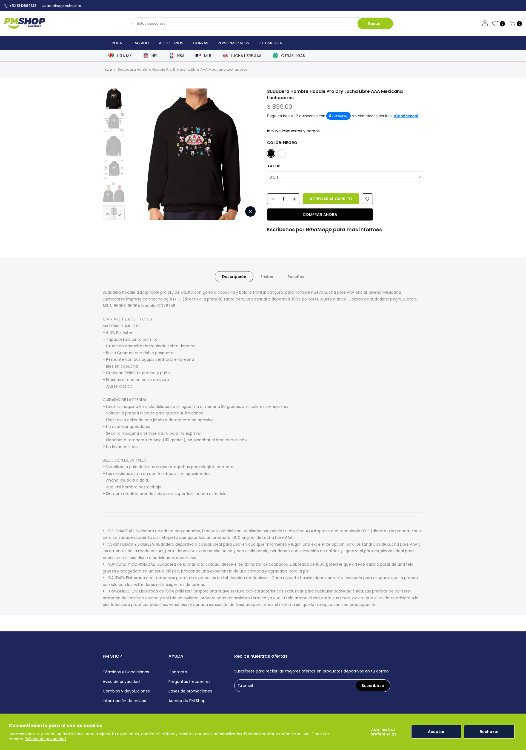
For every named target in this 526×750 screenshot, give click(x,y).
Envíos (267, 276)
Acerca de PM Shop (186, 700)
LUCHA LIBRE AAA (246, 55)
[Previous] (137, 154)
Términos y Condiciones (126, 672)
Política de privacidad (45, 739)
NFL (154, 55)
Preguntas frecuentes (189, 681)
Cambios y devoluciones (126, 691)
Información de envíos (124, 700)
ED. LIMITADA (270, 43)
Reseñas (295, 276)
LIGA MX (124, 55)
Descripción (234, 276)
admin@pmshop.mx (64, 5)
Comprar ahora (320, 214)
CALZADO (140, 43)
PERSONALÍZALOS (233, 43)
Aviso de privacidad (121, 681)
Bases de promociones (190, 691)
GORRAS (200, 43)
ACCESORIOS (171, 43)
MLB (207, 55)
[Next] (249, 154)
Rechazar (489, 731)
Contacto (177, 672)
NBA (180, 55)
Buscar (375, 23)
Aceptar (436, 731)
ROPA (117, 43)
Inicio (107, 69)
